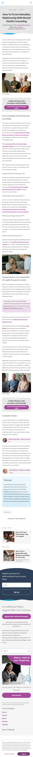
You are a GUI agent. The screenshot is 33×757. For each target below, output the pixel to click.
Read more (7, 512)
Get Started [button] (16, 695)
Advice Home (12, 10)
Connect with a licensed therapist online (16, 107)
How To (22, 10)
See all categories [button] (8, 729)
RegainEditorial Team (24, 25)
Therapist (5, 724)
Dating (4, 718)
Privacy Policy (24, 744)
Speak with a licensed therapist (16, 616)
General (4, 715)
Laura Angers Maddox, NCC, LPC (16, 28)
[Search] (29, 651)
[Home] (2, 3)
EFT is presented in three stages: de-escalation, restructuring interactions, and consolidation (15, 209)
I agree (23, 754)
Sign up (16, 592)
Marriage (5, 721)
